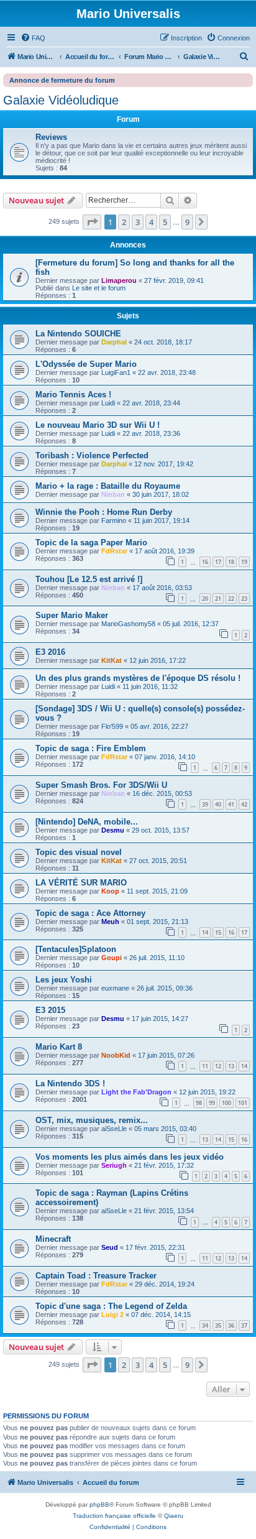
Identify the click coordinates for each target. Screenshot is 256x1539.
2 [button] (124, 222)
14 (205, 932)
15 (218, 932)
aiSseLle (114, 1128)
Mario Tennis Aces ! (73, 394)
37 (244, 1325)
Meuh (110, 921)
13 (231, 1066)
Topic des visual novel (78, 852)
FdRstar (114, 551)
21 (218, 598)
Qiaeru (173, 1515)
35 (218, 1325)
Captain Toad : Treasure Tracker (96, 1275)
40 (218, 804)
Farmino (113, 520)
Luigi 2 (112, 1314)
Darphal (114, 342)
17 (218, 562)
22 (231, 598)
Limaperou (119, 280)
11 (205, 1066)
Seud (109, 1247)
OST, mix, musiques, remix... (91, 1120)
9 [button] (187, 222)
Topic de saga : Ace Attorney (90, 913)
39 (205, 804)
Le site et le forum (99, 288)
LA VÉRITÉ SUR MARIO (81, 882)
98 (199, 1103)
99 (212, 1103)
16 (205, 562)
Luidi (108, 403)
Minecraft (53, 1239)
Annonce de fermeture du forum (62, 80)
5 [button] (165, 222)
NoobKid (115, 1055)
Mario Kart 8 (58, 1046)
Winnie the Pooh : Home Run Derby (103, 512)
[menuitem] (33, 37)
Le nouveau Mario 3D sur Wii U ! (97, 425)
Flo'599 (112, 726)
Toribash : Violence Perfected (92, 455)
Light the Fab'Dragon (136, 1092)
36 (231, 1325)
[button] (92, 222)
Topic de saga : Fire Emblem (90, 748)
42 (244, 804)
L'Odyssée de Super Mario (86, 364)
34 (205, 1325)
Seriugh (114, 1165)
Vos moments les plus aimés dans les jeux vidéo (129, 1157)
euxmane (115, 988)
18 (231, 562)
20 (205, 598)
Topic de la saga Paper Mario (91, 542)
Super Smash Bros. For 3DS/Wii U (101, 785)
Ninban (113, 494)
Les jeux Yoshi (63, 979)
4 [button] (151, 222)
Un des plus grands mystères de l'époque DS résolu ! (137, 678)
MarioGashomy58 (128, 623)
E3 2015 (50, 1010)
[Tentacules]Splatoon (75, 949)
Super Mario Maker (71, 615)
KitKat (111, 660)
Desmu (112, 830)
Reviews (51, 137)
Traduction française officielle (114, 1515)
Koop (110, 891)
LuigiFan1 (115, 372)
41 (231, 804)
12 (218, 1066)
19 (244, 562)
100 (226, 1103)
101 (242, 1103)
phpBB (99, 1504)
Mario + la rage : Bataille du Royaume (107, 486)
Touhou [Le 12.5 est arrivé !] (88, 579)
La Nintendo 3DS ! (70, 1083)
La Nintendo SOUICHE (78, 333)
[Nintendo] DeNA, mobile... (86, 821)
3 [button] (137, 222)
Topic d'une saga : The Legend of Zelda (111, 1306)
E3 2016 (50, 652)
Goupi (111, 957)
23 (244, 598)
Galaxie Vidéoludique (61, 100)
